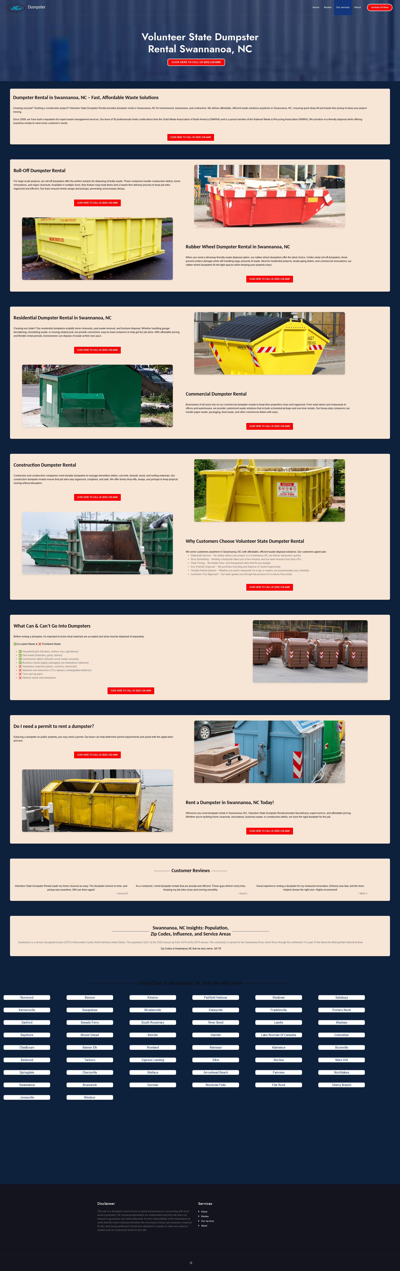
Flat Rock (278, 1085)
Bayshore (26, 1035)
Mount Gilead (90, 1035)
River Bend (215, 1022)
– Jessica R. (121, 893)
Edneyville (216, 1010)
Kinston (153, 997)
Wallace (152, 1072)
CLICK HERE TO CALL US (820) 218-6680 (196, 62)
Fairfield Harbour (215, 997)
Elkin (215, 1060)
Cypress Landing (153, 1060)
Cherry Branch (341, 1085)
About (357, 7)
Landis (278, 1022)
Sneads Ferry (90, 1022)
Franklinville (278, 1010)
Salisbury (341, 997)
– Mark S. (362, 893)
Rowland (153, 1047)
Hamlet (216, 1035)
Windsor (89, 1097)
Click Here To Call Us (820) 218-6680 (190, 137)
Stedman (278, 997)
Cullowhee (341, 1035)
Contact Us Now (379, 7)
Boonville (341, 1047)
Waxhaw (341, 1022)
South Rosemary (152, 1022)
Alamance (278, 1047)
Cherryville (89, 1072)
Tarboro (89, 1060)
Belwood (27, 1060)
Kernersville (27, 1010)
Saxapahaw (90, 1010)
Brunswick (90, 1085)
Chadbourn (27, 1047)
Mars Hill (341, 1060)
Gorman (152, 1085)
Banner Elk (89, 1047)
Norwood (26, 997)
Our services (343, 7)
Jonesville (27, 1097)
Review (328, 7)
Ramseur (216, 1047)
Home (316, 7)
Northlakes (341, 1072)
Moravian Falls (216, 1085)
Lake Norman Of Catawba (278, 1035)
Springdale (27, 1072)
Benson (90, 997)
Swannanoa (27, 1085)
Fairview (279, 1072)
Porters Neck (341, 1010)
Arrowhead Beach (216, 1072)
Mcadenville (152, 1010)
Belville (153, 1035)
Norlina (279, 1060)
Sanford (27, 1022)
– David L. (242, 893)
